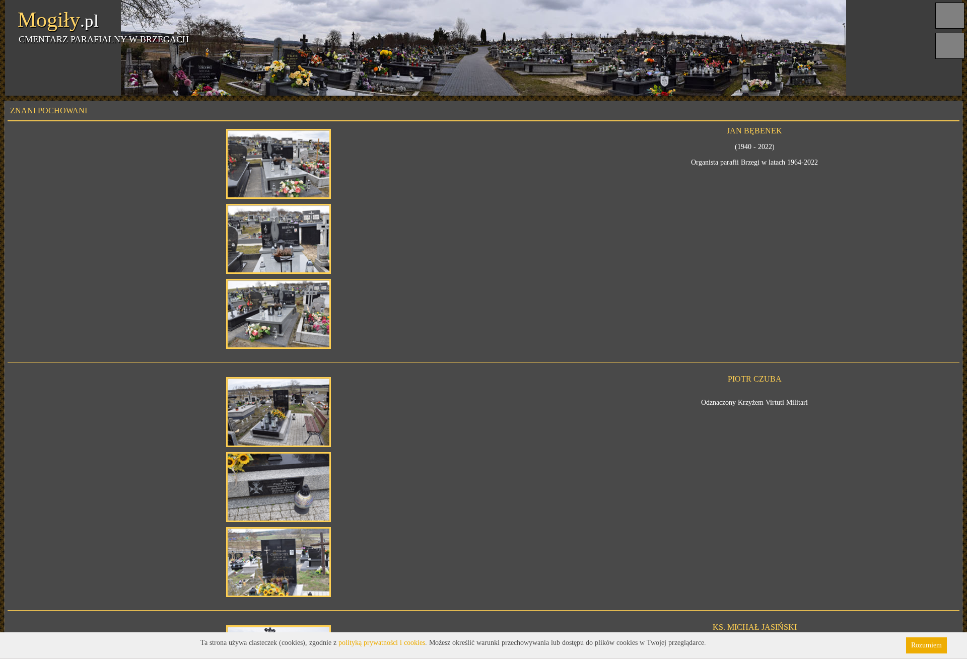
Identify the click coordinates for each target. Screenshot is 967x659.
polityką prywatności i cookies (381, 642)
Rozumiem (926, 645)
